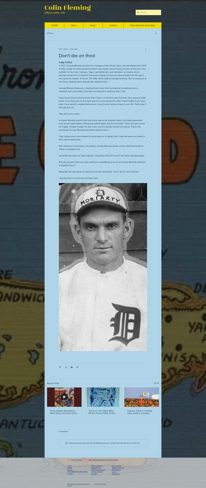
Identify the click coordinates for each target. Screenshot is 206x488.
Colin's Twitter (76, 460)
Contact (70, 474)
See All (156, 383)
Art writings (116, 470)
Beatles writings (118, 468)
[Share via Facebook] (60, 367)
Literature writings (98, 470)
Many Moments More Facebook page (103, 460)
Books (69, 469)
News (69, 467)
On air (114, 472)
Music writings (96, 466)
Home (69, 465)
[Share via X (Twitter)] (66, 367)
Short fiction (116, 466)
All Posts (50, 33)
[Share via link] (77, 367)
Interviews (116, 474)
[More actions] (145, 49)
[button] (156, 33)
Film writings (96, 468)
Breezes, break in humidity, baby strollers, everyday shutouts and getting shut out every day (140, 412)
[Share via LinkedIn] (72, 367)
